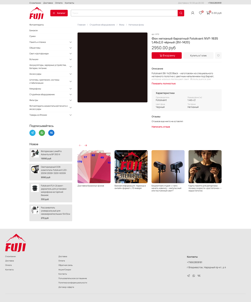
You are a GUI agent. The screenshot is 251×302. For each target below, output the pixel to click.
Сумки (32, 36)
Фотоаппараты (36, 24)
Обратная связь (65, 265)
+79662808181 (215, 2)
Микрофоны (35, 88)
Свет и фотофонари (39, 53)
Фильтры (33, 100)
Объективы (34, 47)
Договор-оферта (66, 287)
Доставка (48, 2)
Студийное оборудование (102, 24)
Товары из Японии (38, 114)
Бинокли (33, 30)
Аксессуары (35, 73)
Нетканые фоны (136, 24)
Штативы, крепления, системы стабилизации (44, 81)
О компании (35, 2)
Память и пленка (37, 42)
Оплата (58, 2)
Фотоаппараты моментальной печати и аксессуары (48, 107)
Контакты (69, 2)
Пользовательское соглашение (72, 278)
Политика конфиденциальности (72, 282)
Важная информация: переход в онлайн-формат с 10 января (130, 187)
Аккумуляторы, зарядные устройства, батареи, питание (47, 67)
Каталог (61, 13)
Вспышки (33, 59)
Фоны (121, 24)
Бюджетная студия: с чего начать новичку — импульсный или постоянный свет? (166, 188)
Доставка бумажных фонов (91, 185)
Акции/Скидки (64, 269)
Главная (81, 24)
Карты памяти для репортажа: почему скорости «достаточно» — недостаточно (205, 188)
